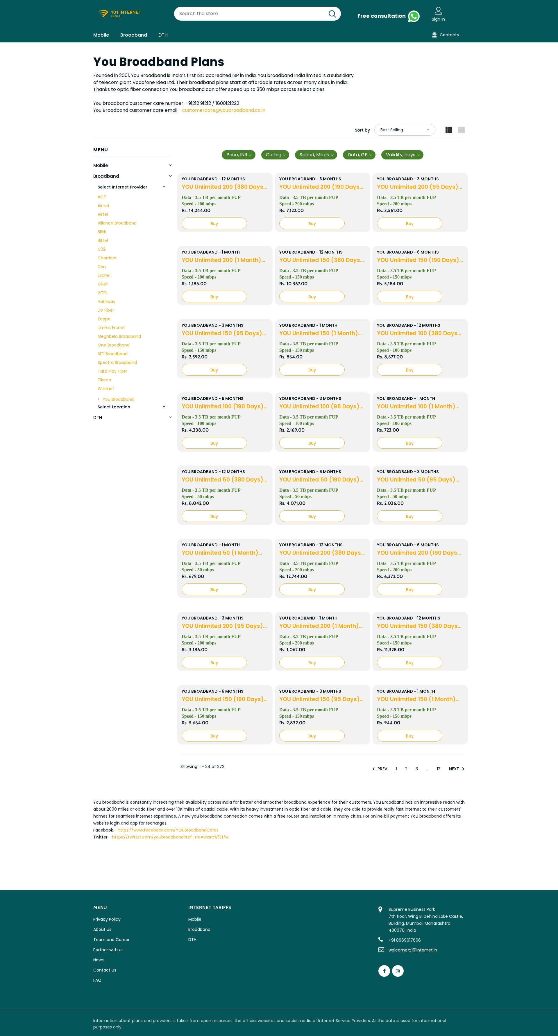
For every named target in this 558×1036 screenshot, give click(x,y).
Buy (214, 224)
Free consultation (382, 15)
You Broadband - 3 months (408, 179)
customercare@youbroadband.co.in (223, 110)
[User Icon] (438, 10)
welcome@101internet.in (413, 950)
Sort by (362, 130)
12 (438, 769)
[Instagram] (398, 971)
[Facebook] (384, 971)
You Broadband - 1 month (211, 252)
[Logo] (129, 13)
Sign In (438, 19)
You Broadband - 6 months (310, 179)
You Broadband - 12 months (213, 179)
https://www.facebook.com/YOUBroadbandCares (168, 830)
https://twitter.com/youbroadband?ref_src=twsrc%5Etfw (170, 837)
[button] (238, 155)
